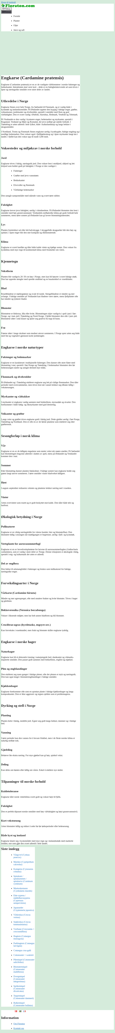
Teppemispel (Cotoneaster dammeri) (23, 997)
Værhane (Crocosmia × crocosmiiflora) (23, 930)
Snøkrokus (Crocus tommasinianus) (22, 923)
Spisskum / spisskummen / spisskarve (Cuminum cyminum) (23, 880)
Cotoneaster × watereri (23, 955)
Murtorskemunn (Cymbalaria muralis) (22, 889)
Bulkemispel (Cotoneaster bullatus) (23, 1004)
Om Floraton (19, 1024)
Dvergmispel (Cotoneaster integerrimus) (19, 979)
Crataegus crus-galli (22, 950)
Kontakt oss (18, 1028)
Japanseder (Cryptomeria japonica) (23, 908)
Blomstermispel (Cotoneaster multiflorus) (20, 969)
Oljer (15, 25)
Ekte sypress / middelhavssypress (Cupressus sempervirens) (21, 899)
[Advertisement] (57, 54)
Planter (16, 21)
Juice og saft (18, 30)
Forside (16, 16)
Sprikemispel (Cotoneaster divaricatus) (19, 988)
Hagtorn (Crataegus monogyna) (22, 937)
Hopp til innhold (8, 2)
